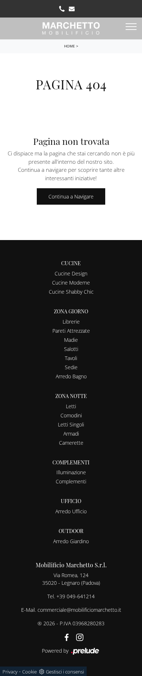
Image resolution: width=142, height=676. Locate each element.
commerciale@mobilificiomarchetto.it (79, 609)
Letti (71, 406)
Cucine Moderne (71, 282)
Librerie (71, 321)
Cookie (29, 671)
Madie (71, 339)
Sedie (71, 367)
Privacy (10, 671)
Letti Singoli (71, 424)
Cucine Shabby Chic (71, 291)
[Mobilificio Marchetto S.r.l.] (71, 27)
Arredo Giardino (71, 541)
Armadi (71, 433)
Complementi (71, 481)
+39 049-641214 (75, 596)
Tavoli (71, 358)
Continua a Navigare (71, 196)
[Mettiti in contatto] (71, 9)
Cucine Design (71, 273)
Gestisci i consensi (65, 671)
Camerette (71, 442)
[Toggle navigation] (131, 27)
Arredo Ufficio (71, 511)
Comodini (71, 415)
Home (69, 46)
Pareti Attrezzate (71, 330)
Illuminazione (71, 472)
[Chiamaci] (62, 9)
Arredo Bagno (71, 376)
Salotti (71, 348)
